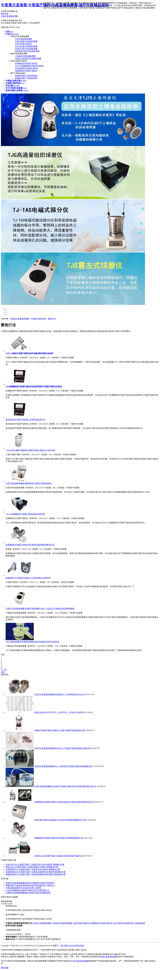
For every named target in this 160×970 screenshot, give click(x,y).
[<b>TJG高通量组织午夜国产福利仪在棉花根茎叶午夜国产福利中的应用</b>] (20, 384)
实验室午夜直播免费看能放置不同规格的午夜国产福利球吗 (30, 883)
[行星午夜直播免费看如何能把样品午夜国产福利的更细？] (20, 481)
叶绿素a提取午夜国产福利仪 (26, 68)
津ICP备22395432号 (68, 946)
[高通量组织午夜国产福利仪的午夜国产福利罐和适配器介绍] (20, 543)
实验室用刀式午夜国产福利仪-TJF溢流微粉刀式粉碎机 (28, 578)
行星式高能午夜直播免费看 (26, 41)
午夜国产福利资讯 (38, 319)
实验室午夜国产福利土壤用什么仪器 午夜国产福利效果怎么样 (59, 730)
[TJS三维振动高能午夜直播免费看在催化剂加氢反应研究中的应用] (20, 639)
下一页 (4, 670)
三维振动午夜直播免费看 (25, 56)
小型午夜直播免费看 (79, 961)
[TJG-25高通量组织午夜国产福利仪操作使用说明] (20, 512)
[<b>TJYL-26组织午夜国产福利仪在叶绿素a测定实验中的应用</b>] (20, 351)
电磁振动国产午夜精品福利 (26, 76)
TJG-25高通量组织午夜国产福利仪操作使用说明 (25, 514)
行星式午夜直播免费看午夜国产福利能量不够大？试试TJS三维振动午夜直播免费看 (40, 609)
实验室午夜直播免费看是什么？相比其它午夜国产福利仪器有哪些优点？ (64, 766)
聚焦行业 (52, 319)
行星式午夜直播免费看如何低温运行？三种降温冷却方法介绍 (59, 694)
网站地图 (4, 968)
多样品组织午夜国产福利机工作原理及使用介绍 (25, 420)
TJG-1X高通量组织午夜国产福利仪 (29, 66)
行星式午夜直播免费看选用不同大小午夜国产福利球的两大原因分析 (62, 748)
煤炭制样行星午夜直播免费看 (27, 51)
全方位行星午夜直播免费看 (26, 46)
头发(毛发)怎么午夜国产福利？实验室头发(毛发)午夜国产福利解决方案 (35, 864)
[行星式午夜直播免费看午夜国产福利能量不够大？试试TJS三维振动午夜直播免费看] (20, 606)
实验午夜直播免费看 (9, 16)
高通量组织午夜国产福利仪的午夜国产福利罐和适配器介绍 (30, 545)
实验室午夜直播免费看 (19, 319)
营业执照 (80, 946)
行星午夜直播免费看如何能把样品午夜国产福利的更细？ (29, 483)
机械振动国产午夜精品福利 (26, 78)
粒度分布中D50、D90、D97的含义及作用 (58, 712)
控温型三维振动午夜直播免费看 (28, 58)
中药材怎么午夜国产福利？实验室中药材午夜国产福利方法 (58, 856)
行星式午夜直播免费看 (41, 923)
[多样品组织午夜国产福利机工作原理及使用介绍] (20, 417)
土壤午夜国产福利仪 (23, 44)
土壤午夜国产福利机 (81, 923)
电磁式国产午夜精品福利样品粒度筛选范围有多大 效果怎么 (30, 885)
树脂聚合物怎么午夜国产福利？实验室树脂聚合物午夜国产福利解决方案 (36, 874)
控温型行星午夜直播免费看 (26, 49)
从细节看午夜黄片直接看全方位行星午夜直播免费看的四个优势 (60, 820)
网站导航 (4, 14)
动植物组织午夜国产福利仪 (26, 71)
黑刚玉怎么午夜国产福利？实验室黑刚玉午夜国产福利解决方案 (32, 867)
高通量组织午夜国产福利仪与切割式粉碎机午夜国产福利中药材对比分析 (64, 802)
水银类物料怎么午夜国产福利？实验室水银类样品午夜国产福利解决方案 (36, 872)
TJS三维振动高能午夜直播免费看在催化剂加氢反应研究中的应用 (32, 642)
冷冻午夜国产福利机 (121, 923)
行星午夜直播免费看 (23, 39)
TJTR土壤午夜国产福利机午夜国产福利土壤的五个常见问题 (30, 450)
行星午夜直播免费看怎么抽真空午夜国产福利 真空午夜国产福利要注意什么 (65, 786)
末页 (3, 672)
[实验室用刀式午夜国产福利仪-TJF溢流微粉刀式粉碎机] (20, 576)
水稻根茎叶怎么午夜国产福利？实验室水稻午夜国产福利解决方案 (33, 869)
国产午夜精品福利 (137, 923)
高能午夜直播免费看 (108, 957)
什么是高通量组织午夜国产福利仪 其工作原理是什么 (27, 890)
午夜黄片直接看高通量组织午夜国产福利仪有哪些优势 (28, 893)
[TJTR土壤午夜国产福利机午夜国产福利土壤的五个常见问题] (20, 448)
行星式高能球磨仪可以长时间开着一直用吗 (23, 888)
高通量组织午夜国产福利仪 (26, 63)
